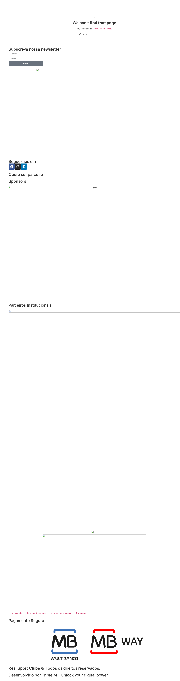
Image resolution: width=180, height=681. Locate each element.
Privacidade (16, 613)
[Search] (80, 34)
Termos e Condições (36, 613)
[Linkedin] (24, 166)
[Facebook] (12, 166)
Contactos (81, 613)
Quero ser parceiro (26, 174)
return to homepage (102, 28)
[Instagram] (18, 166)
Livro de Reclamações (61, 613)
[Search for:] (94, 34)
